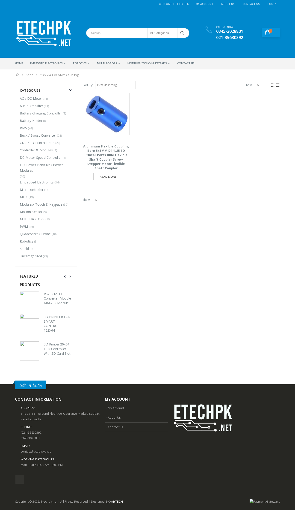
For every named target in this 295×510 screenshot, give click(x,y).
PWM (24, 226)
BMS (23, 128)
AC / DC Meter (31, 98)
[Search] (182, 33)
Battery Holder (31, 120)
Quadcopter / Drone (35, 234)
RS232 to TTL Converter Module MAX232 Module (57, 298)
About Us (228, 4)
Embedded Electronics (46, 63)
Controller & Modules (36, 150)
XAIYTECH (116, 502)
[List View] (278, 84)
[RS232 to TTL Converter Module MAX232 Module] (29, 300)
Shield (24, 248)
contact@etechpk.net (36, 451)
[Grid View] (273, 84)
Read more (108, 177)
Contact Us (251, 4)
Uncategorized (31, 256)
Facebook (19, 479)
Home (19, 63)
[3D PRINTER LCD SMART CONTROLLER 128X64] (29, 323)
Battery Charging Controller (41, 113)
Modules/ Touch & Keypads (147, 63)
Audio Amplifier (31, 106)
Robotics (80, 63)
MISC (24, 197)
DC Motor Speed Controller (41, 157)
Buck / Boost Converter (38, 135)
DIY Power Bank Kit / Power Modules (41, 168)
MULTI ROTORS (107, 63)
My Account (204, 4)
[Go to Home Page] (17, 75)
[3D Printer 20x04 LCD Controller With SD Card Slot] (29, 351)
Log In (272, 4)
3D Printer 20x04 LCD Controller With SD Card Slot (57, 348)
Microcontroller (31, 189)
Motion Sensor (31, 212)
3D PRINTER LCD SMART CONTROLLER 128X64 (57, 324)
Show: (249, 85)
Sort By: (88, 85)
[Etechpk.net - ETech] (44, 33)
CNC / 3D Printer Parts (37, 143)
